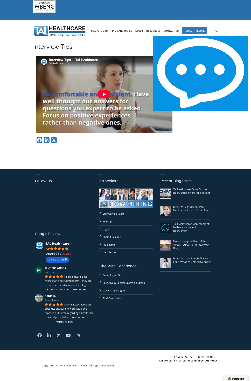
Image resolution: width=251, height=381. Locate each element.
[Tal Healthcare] (59, 31)
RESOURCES (153, 30)
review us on (56, 259)
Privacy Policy (183, 357)
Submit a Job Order (114, 275)
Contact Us (171, 30)
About (139, 30)
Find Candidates (121, 30)
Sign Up (107, 221)
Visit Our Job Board (113, 213)
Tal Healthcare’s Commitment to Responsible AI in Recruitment (191, 227)
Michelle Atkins (55, 268)
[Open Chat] (200, 73)
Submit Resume (112, 237)
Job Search (109, 244)
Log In (106, 229)
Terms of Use (206, 357)
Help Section (110, 252)
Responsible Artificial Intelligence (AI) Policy (188, 360)
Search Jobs (99, 30)
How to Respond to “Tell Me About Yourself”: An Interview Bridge (191, 245)
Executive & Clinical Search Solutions (124, 282)
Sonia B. (50, 296)
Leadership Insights (114, 290)
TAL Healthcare (57, 243)
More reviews (64, 322)
